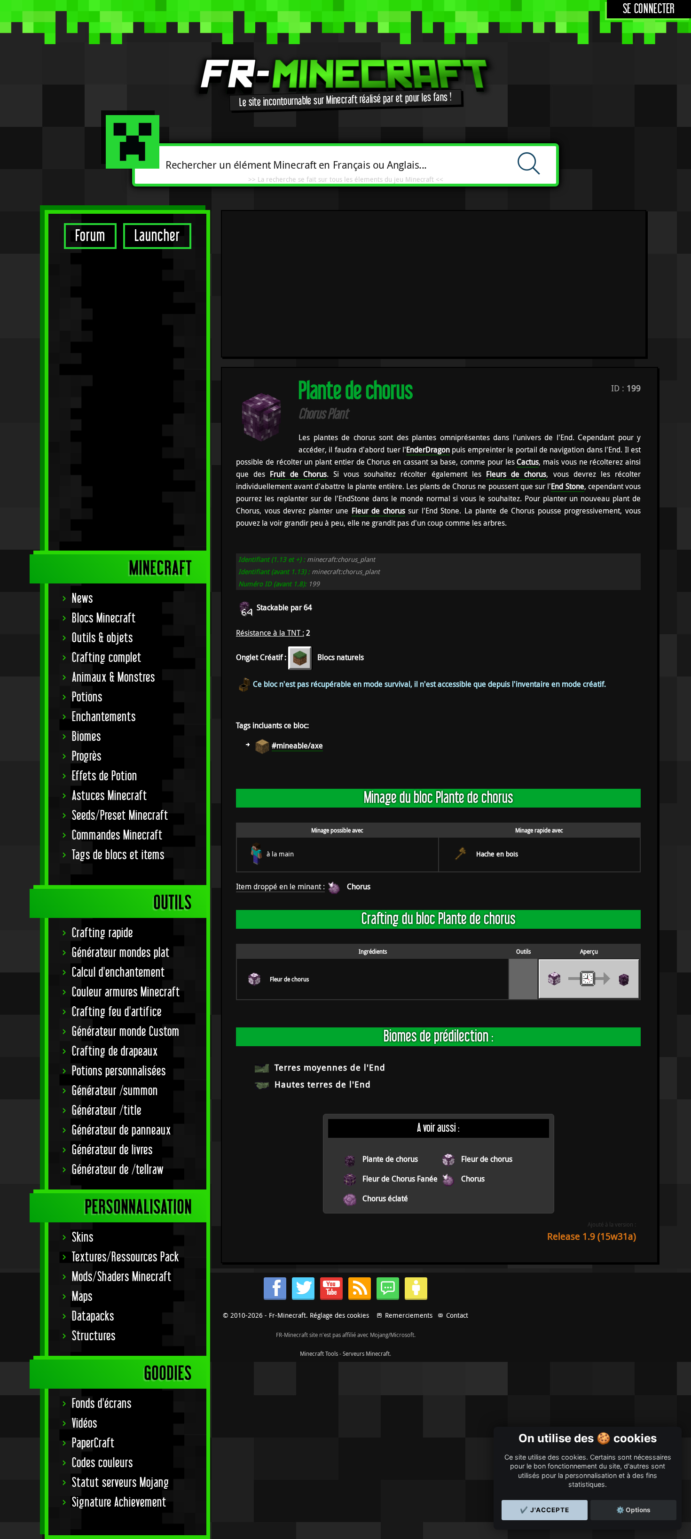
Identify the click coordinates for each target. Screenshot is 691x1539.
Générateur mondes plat (121, 953)
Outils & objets (102, 638)
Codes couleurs (102, 1463)
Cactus (528, 462)
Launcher (157, 236)
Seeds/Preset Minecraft (120, 816)
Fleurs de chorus (516, 474)
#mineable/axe (297, 745)
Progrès (87, 756)
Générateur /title (106, 1111)
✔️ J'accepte (544, 1510)
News (82, 599)
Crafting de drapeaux (115, 1051)
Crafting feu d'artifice (117, 1012)
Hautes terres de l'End (323, 1084)
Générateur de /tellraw (118, 1170)
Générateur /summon (115, 1091)
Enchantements (104, 717)
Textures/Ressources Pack (125, 1257)
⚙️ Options (633, 1510)
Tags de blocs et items (118, 855)
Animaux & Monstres (113, 677)
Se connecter (649, 9)
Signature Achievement (119, 1502)
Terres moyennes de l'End (330, 1067)
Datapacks (93, 1316)
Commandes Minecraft (117, 835)
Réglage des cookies (339, 1315)
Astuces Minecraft (109, 796)
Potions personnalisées (119, 1071)
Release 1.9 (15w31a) (591, 1236)
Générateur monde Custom (126, 1032)
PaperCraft (93, 1443)
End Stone (567, 486)
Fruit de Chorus (298, 474)
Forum (90, 236)
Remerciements (408, 1315)
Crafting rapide (102, 933)
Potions (87, 697)
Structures (94, 1336)
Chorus (358, 886)
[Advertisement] (127, 399)
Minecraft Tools (319, 1353)
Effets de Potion (104, 776)
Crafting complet (106, 658)
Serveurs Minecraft (366, 1353)
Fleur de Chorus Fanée (400, 1179)
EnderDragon (428, 449)
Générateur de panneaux (121, 1130)
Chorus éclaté (385, 1198)
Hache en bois (497, 853)
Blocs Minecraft (104, 618)
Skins (83, 1237)
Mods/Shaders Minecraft (122, 1277)
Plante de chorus (390, 1159)
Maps (82, 1297)
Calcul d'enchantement (118, 972)
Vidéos (84, 1423)
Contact (457, 1315)
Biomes (86, 737)
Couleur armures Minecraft (126, 992)
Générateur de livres (112, 1150)
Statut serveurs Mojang (120, 1483)
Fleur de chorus (378, 510)
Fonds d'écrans (102, 1404)
